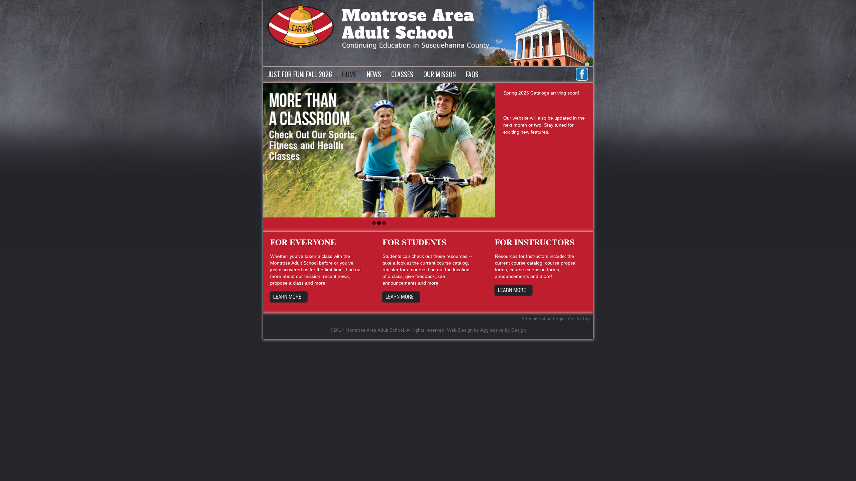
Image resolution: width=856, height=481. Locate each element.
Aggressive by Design (503, 330)
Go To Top (579, 318)
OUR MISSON (439, 74)
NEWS (374, 74)
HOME (349, 74)
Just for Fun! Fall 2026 (300, 74)
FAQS (472, 74)
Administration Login (543, 318)
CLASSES (402, 74)
